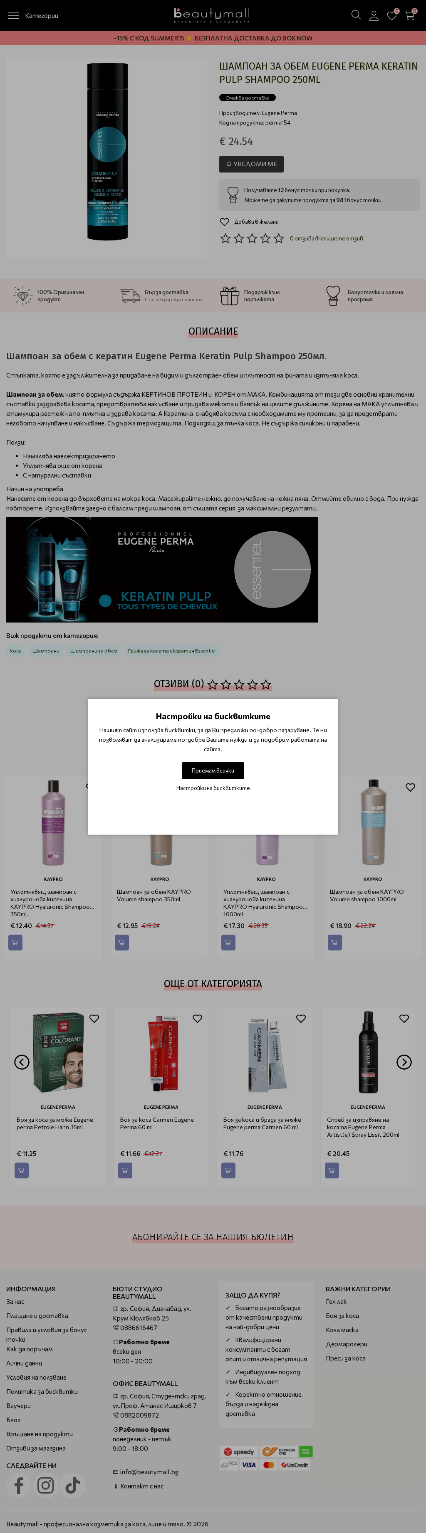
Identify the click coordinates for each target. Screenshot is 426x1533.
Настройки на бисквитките (213, 788)
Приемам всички (213, 770)
